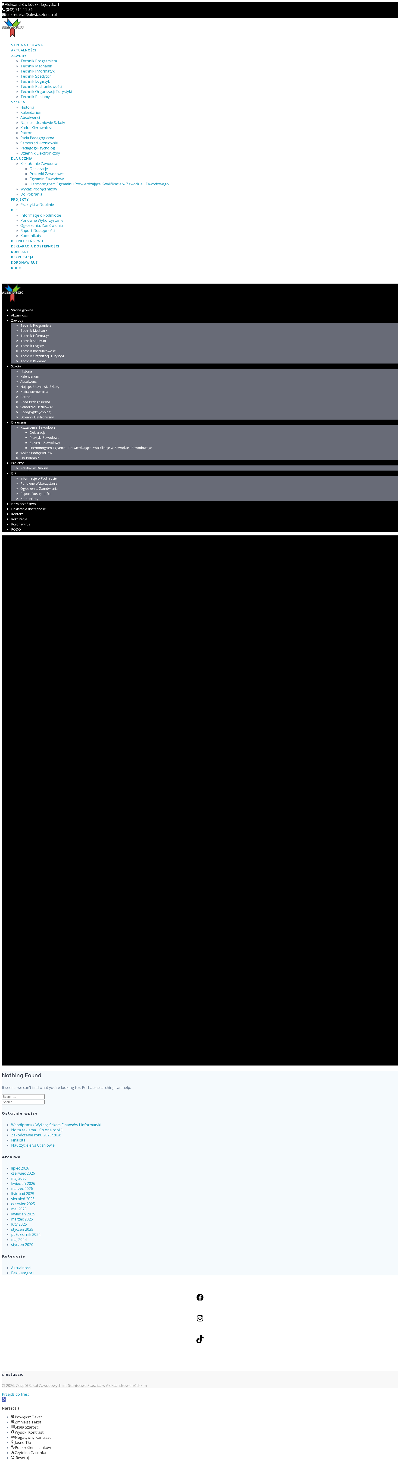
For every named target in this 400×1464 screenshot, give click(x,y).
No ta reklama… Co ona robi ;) (36, 1129)
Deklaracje (39, 168)
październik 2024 (26, 1234)
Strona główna (27, 45)
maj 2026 (19, 1178)
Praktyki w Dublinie (37, 204)
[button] (4, 1399)
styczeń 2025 (22, 1229)
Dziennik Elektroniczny (40, 153)
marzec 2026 (22, 1188)
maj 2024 (19, 1239)
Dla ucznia (21, 158)
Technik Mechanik (36, 66)
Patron (26, 132)
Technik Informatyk (37, 71)
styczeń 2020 (22, 1244)
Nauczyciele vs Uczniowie (33, 1145)
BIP (14, 210)
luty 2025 (19, 1224)
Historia (27, 107)
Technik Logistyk (35, 81)
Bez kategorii (22, 1272)
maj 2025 (19, 1208)
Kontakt (20, 252)
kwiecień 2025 (23, 1214)
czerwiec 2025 (23, 1203)
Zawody (18, 56)
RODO (16, 268)
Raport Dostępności (37, 230)
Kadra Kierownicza (36, 127)
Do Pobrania (31, 194)
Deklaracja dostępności (35, 246)
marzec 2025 (22, 1219)
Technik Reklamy (35, 96)
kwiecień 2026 (23, 1183)
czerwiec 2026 (23, 1173)
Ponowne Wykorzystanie (41, 220)
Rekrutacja (22, 257)
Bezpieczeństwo (27, 241)
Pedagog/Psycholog (37, 148)
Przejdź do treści (16, 1394)
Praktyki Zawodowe (47, 173)
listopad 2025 (22, 1193)
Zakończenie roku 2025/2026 (36, 1135)
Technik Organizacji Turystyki (46, 91)
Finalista (18, 1140)
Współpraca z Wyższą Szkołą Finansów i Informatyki (56, 1124)
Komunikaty (30, 235)
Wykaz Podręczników (38, 189)
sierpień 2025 (22, 1198)
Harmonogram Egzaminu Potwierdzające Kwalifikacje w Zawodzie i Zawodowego (99, 184)
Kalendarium (31, 112)
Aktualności (23, 50)
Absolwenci (30, 117)
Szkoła (18, 102)
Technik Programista (38, 60)
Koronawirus (24, 262)
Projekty (20, 199)
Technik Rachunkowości (41, 86)
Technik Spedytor (35, 76)
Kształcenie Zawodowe (39, 163)
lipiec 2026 (20, 1168)
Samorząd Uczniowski (39, 142)
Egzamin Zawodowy (47, 178)
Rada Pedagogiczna (37, 137)
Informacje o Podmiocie (40, 215)
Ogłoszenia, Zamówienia (41, 225)
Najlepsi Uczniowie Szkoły (42, 122)
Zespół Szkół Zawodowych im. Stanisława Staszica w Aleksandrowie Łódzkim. (81, 1385)
